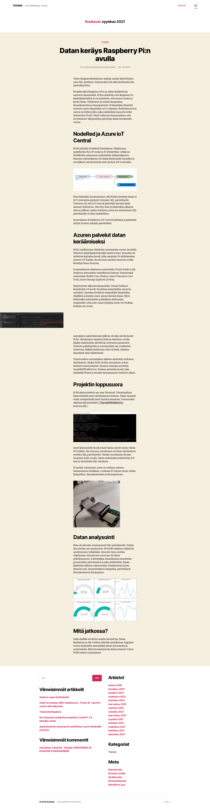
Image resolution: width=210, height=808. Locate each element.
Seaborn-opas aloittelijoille (54, 697)
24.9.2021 (126, 67)
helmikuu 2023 (116, 700)
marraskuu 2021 (117, 715)
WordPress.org (116, 784)
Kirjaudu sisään (116, 773)
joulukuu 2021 (116, 711)
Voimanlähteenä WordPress (69, 802)
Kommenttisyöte (117, 781)
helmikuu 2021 (116, 730)
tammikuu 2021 (116, 734)
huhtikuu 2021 (116, 723)
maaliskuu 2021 (116, 726)
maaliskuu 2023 (117, 696)
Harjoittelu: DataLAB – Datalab (55, 747)
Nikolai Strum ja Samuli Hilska (104, 67)
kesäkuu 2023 (116, 692)
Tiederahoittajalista (50, 711)
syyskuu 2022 (116, 708)
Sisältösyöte (115, 777)
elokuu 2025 (115, 685)
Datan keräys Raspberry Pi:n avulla (105, 54)
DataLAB (182, 5)
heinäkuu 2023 (116, 689)
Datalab (17, 5)
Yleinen (105, 42)
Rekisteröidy (115, 769)
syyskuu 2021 (115, 719)
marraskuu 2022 (117, 704)
